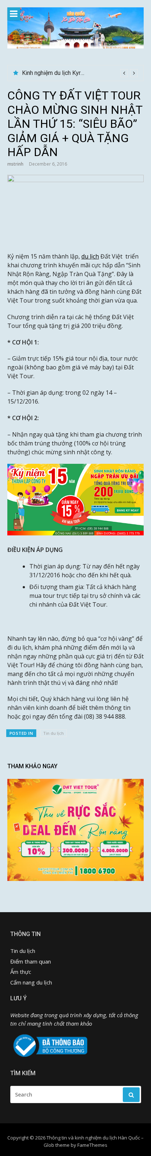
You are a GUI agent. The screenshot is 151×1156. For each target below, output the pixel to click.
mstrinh (15, 164)
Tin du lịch (53, 733)
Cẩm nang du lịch (31, 982)
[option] (80, 73)
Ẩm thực (20, 971)
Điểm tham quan (30, 961)
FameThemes (92, 1145)
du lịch (90, 256)
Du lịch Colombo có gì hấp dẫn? (62, 72)
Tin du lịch (22, 950)
